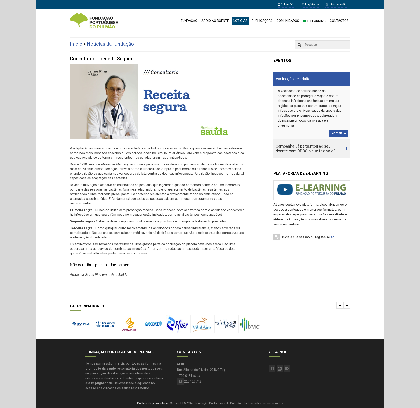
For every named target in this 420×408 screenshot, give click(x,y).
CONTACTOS (339, 21)
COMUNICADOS (287, 21)
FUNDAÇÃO (189, 21)
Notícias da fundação (110, 44)
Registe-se (311, 4)
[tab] (311, 79)
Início (76, 44)
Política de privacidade (152, 403)
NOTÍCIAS (240, 21)
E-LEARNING (316, 21)
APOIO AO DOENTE (215, 21)
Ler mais (336, 133)
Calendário (287, 4)
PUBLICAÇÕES (262, 21)
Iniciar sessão (337, 4)
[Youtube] (279, 368)
